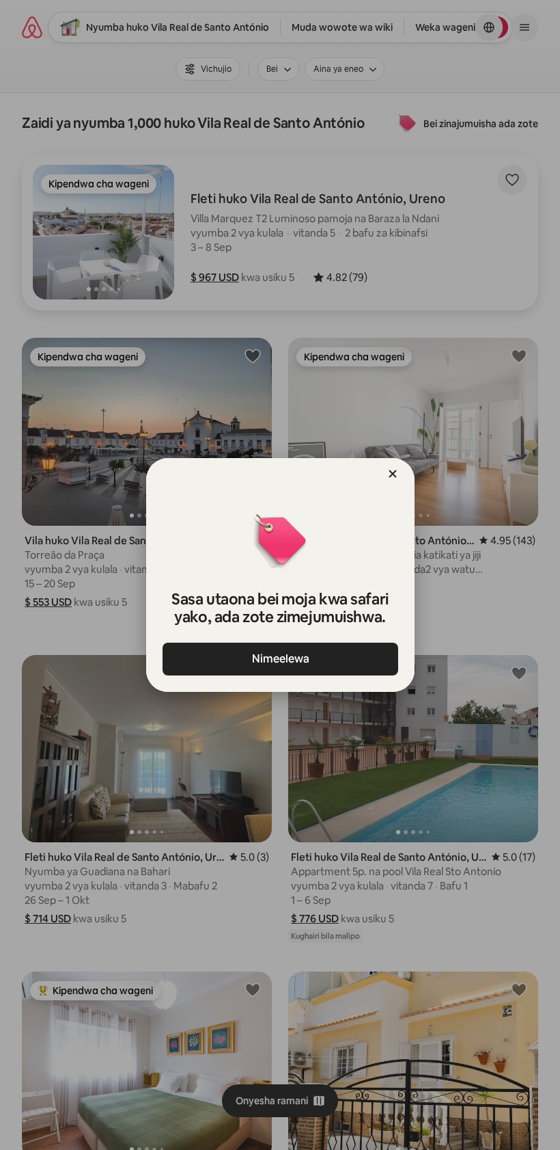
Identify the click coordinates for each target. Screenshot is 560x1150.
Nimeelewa (280, 659)
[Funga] (392, 473)
